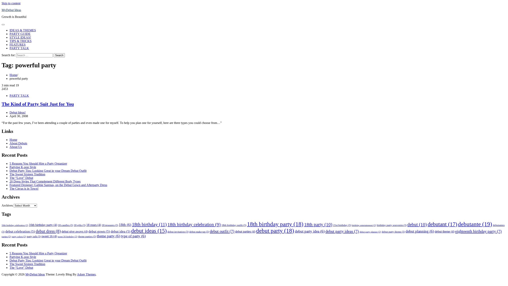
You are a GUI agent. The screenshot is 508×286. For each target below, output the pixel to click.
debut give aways (75, 231)
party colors (19, 237)
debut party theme (393, 231)
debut (417, 224)
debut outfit (222, 231)
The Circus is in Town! (24, 188)
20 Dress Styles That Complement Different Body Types (45, 181)
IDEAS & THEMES (23, 30)
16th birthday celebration (15, 225)
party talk (34, 236)
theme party (108, 236)
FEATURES (18, 44)
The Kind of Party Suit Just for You (38, 104)
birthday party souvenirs (392, 225)
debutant (442, 224)
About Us (16, 147)
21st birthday (342, 225)
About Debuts (18, 143)
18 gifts (80, 225)
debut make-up (199, 231)
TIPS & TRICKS (21, 41)
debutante (475, 224)
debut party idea (310, 231)
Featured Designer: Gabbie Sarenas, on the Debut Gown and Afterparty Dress (58, 185)
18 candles (65, 225)
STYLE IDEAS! (20, 37)
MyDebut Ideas (11, 10)
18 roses (93, 225)
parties (6, 237)
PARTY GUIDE (20, 34)
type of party (133, 236)
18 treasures (110, 225)
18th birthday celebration (194, 224)
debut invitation (178, 231)
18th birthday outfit (233, 225)
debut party (275, 230)
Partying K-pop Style (23, 167)
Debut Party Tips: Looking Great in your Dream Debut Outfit (48, 170)
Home (13, 139)
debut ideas (149, 231)
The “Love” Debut (21, 178)
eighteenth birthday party (478, 231)
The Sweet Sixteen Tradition (27, 174)
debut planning (420, 231)
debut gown (99, 231)
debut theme (444, 231)
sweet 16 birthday (67, 237)
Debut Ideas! (18, 112)
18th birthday (149, 224)
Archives (7, 205)
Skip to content (11, 3)
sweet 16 (49, 236)
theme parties (87, 236)
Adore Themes (86, 274)
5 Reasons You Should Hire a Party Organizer (38, 163)
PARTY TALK (19, 48)
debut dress (48, 231)
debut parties (245, 231)
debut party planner (370, 232)
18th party (318, 224)
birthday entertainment (364, 225)
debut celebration (20, 231)
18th (125, 225)
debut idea (120, 231)
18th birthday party (275, 224)
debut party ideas (342, 231)
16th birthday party (43, 225)
